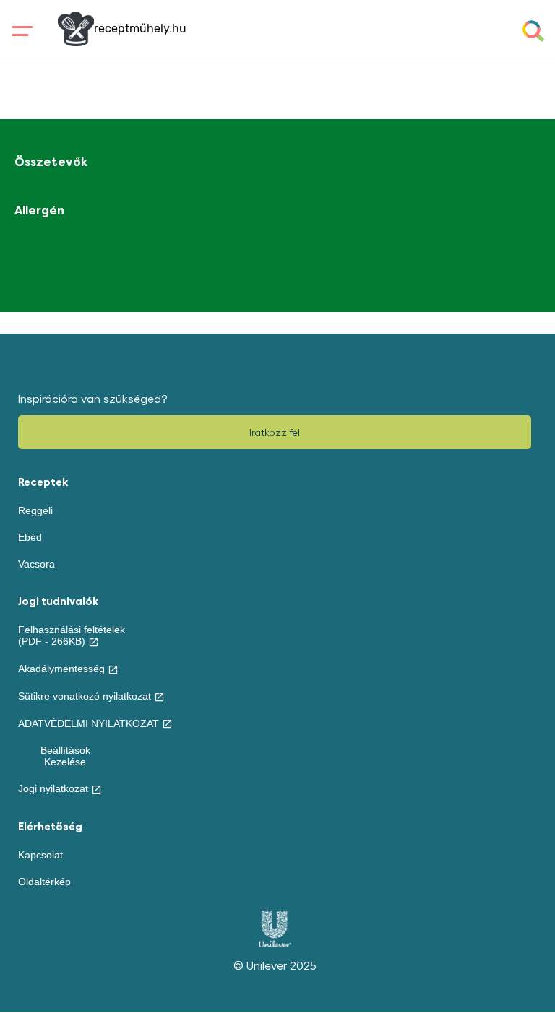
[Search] (533, 31)
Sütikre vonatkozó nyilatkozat (84, 696)
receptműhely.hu (140, 28)
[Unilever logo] (275, 943)
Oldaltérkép (44, 881)
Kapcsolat (40, 855)
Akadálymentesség (61, 668)
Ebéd (30, 537)
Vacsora (36, 564)
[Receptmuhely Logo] (76, 29)
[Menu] (19, 31)
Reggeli (35, 510)
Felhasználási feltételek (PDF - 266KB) (71, 635)
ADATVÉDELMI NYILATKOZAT (88, 723)
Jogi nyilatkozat (53, 788)
